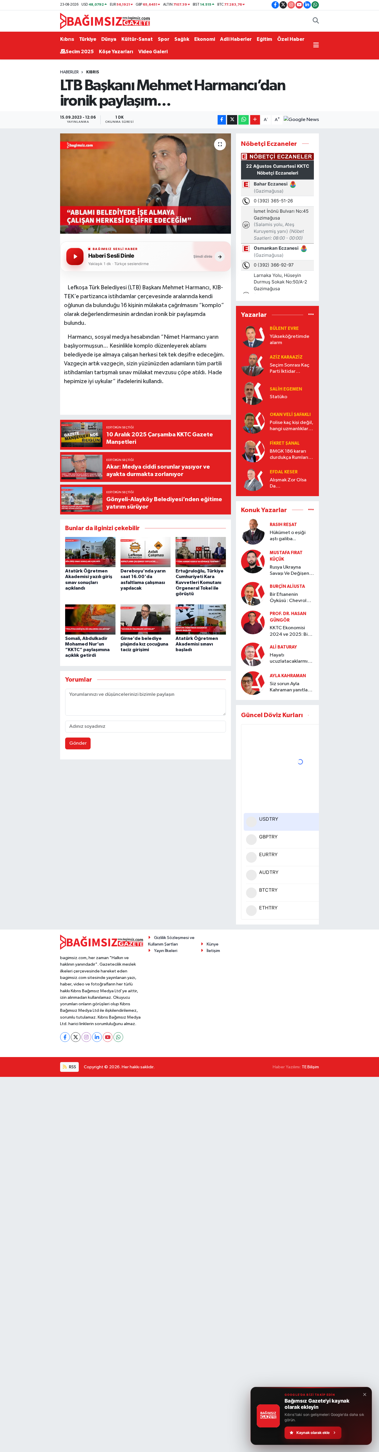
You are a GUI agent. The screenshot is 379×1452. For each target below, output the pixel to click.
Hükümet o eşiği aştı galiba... (288, 535)
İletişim (213, 950)
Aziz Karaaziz (286, 357)
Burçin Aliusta (287, 586)
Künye (213, 944)
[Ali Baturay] (253, 654)
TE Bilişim (310, 1067)
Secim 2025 (80, 51)
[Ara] (316, 21)
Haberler (69, 72)
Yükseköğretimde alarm (289, 339)
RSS (72, 1067)
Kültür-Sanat (137, 39)
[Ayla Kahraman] (253, 682)
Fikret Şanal (285, 443)
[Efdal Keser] (253, 479)
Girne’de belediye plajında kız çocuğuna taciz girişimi (144, 644)
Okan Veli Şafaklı (290, 414)
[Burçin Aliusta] (253, 593)
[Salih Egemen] (253, 393)
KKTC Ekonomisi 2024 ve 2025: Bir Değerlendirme (289, 631)
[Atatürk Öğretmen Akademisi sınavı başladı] (201, 619)
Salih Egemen (286, 389)
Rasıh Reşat (283, 524)
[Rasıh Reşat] (253, 531)
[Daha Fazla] (255, 120)
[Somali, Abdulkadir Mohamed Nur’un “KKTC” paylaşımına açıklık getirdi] (90, 619)
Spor (163, 39)
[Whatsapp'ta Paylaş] (243, 120)
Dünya (108, 39)
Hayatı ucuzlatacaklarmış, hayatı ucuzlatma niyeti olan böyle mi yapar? (291, 659)
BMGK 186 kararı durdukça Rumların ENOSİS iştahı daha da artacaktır (290, 455)
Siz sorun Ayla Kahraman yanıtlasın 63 (292, 687)
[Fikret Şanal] (253, 450)
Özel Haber (290, 39)
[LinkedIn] (97, 1037)
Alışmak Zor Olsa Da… (288, 483)
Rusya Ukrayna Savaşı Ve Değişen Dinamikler (289, 571)
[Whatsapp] (118, 1037)
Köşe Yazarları (116, 51)
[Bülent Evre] (253, 335)
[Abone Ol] (301, 120)
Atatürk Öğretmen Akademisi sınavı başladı (197, 644)
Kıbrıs (67, 39)
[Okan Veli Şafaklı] (253, 421)
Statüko (278, 396)
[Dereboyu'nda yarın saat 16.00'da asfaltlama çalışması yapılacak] (146, 551)
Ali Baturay (283, 647)
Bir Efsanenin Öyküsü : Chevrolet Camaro (290, 598)
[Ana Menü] (316, 45)
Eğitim (264, 39)
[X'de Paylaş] (232, 120)
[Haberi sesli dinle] (74, 256)
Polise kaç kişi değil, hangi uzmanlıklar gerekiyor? (291, 426)
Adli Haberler (236, 39)
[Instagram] (86, 1037)
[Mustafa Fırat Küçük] (253, 561)
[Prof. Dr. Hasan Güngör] (253, 622)
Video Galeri (153, 51)
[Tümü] (311, 314)
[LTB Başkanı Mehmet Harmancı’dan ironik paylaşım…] (145, 183)
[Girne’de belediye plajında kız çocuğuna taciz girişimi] (146, 619)
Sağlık (181, 39)
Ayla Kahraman (288, 676)
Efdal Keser (284, 472)
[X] (76, 1037)
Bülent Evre (284, 328)
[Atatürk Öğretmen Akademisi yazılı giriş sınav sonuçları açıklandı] (90, 551)
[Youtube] (108, 1037)
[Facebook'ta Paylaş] (222, 120)
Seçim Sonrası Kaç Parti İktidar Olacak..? (289, 369)
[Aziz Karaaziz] (253, 364)
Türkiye (87, 39)
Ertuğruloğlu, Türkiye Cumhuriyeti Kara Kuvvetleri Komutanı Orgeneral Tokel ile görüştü (200, 582)
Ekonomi (204, 39)
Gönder (78, 743)
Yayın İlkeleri (165, 950)
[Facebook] (65, 1037)
